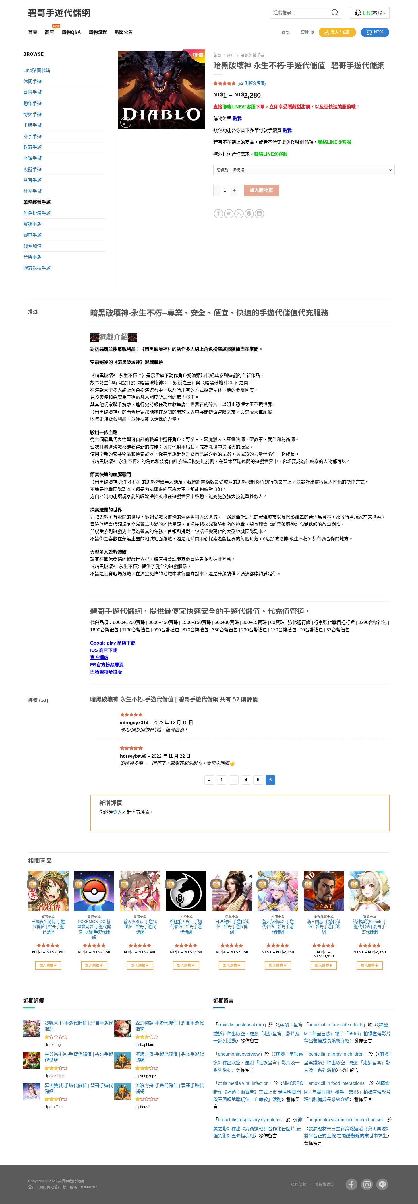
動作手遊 (32, 103)
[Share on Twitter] (228, 213)
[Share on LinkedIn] (259, 213)
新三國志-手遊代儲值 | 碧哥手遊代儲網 (323, 926)
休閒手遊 (32, 81)
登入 (117, 812)
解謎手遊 (32, 224)
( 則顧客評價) (251, 83)
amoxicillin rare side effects (336, 1024)
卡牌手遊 (32, 125)
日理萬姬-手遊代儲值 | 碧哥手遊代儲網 (232, 926)
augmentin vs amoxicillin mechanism (346, 1119)
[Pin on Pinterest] (249, 213)
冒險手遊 (32, 92)
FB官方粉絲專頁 (107, 664)
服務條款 (298, 1184)
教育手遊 (32, 147)
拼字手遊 (32, 136)
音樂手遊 (32, 257)
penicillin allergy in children (336, 1054)
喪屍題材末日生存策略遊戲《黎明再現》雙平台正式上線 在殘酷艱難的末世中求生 (347, 1132)
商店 (231, 55)
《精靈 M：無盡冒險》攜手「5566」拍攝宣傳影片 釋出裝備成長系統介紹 (347, 1032)
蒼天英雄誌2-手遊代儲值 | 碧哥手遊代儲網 (278, 926)
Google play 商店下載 (112, 643)
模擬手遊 (32, 169)
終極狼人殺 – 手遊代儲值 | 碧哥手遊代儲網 (186, 926)
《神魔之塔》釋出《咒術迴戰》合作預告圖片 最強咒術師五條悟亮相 (257, 1127)
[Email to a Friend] (239, 213)
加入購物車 (261, 190)
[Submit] (338, 13)
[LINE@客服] (370, 13)
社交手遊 (32, 191)
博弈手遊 (32, 114)
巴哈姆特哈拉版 (106, 672)
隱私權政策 (324, 1184)
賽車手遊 (32, 235)
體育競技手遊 (37, 268)
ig (367, 1184)
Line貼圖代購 (36, 70)
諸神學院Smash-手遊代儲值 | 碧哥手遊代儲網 (370, 926)
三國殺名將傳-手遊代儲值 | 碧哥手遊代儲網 (48, 926)
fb (351, 1184)
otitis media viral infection (243, 1083)
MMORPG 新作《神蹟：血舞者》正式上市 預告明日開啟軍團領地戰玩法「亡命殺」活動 (258, 1091)
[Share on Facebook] (218, 213)
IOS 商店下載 (103, 650)
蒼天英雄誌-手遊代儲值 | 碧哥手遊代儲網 (140, 926)
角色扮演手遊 (37, 213)
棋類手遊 (32, 158)
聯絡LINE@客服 (239, 106)
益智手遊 (32, 180)
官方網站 (99, 657)
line (382, 1184)
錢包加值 (32, 246)
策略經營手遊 (252, 55)
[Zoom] (125, 122)
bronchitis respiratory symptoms (250, 1119)
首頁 (217, 55)
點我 (237, 118)
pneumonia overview (239, 1054)
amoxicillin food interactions (337, 1083)
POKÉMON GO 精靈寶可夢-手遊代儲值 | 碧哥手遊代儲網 (94, 929)
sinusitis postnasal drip (241, 1024)
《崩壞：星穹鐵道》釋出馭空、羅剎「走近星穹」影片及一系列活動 (258, 1032)
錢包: (286, 32)
